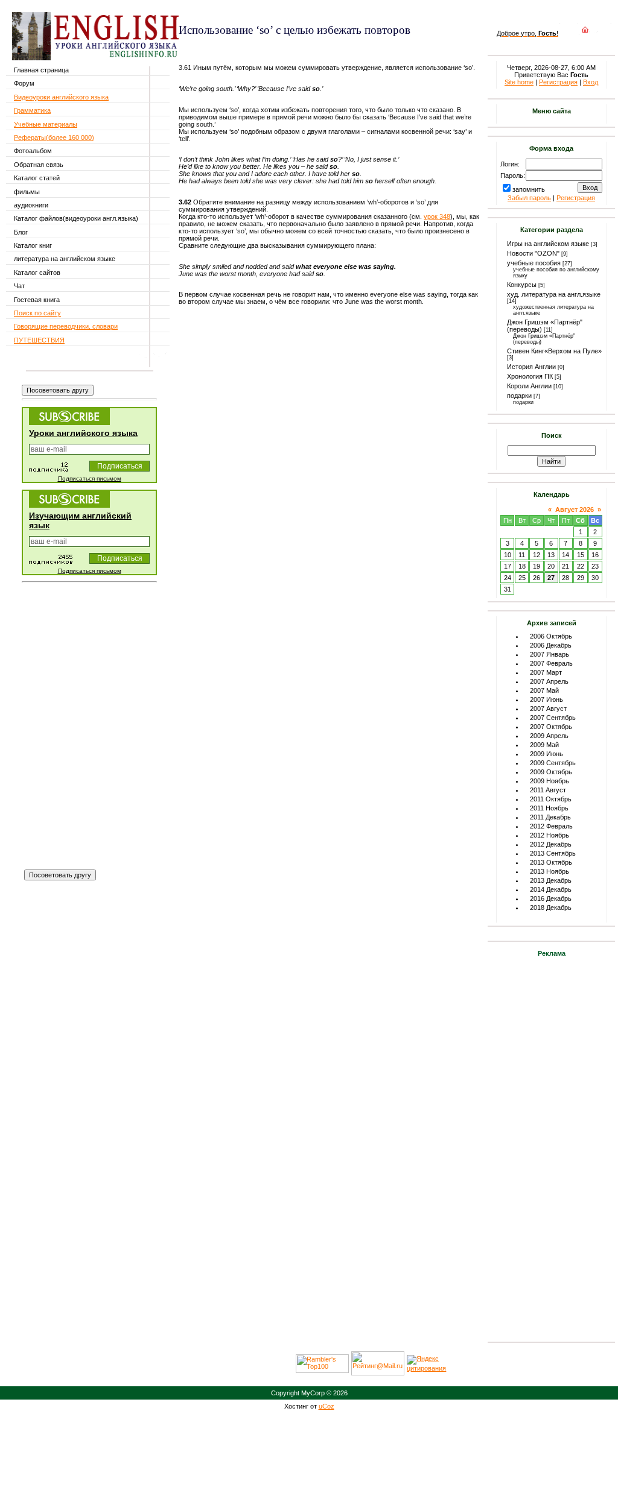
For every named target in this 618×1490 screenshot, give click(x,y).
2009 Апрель (549, 735)
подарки (519, 395)
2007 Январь (549, 654)
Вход (590, 82)
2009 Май (544, 744)
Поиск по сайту (37, 313)
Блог (21, 232)
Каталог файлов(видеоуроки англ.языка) (76, 218)
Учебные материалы (45, 124)
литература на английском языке (64, 258)
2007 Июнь (546, 699)
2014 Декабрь (551, 889)
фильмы (27, 191)
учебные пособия (534, 263)
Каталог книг (33, 245)
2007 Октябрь (551, 726)
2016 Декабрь (551, 898)
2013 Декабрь (551, 880)
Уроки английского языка (83, 433)
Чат (19, 285)
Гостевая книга (37, 299)
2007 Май (544, 690)
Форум (24, 83)
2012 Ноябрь (549, 835)
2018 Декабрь (551, 907)
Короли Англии (529, 386)
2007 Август (548, 708)
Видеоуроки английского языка (61, 97)
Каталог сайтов (37, 272)
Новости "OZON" (533, 253)
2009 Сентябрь (553, 762)
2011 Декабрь (550, 817)
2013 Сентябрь (553, 853)
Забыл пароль (529, 197)
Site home (519, 82)
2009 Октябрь (551, 771)
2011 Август (548, 790)
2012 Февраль (551, 826)
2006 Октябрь (551, 636)
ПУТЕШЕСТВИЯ (39, 340)
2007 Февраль (551, 663)
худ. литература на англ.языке (553, 294)
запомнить (528, 189)
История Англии (531, 366)
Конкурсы (522, 284)
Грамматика (32, 110)
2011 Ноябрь (549, 808)
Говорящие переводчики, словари (66, 326)
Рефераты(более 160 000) (54, 137)
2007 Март (546, 672)
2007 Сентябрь (553, 717)
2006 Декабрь (551, 645)
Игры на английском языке (548, 243)
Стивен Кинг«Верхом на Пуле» (554, 351)
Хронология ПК (530, 376)
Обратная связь (38, 164)
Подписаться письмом (89, 478)
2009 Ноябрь (549, 780)
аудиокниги (31, 205)
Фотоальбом (33, 150)
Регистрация (558, 82)
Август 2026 (574, 509)
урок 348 (437, 216)
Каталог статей (37, 178)
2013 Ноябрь (549, 871)
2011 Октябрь (551, 799)
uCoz (326, 1406)
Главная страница (41, 70)
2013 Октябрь (551, 862)
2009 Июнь (546, 753)
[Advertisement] (320, 47)
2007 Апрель (549, 681)
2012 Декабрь (551, 844)
